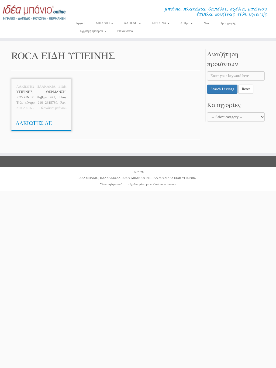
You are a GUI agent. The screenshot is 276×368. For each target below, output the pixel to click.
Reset (246, 89)
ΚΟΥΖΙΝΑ (159, 23)
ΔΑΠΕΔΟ (131, 23)
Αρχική (80, 23)
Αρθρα (185, 23)
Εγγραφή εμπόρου (92, 31)
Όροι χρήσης (228, 23)
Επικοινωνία (125, 31)
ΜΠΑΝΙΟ (103, 23)
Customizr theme (163, 184)
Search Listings (222, 89)
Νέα (206, 23)
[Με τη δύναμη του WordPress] (125, 183)
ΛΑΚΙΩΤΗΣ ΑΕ (34, 123)
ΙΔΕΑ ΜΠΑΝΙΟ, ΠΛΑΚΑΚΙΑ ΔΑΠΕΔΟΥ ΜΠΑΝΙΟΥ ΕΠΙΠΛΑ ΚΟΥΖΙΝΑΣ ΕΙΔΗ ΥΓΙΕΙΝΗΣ (137, 177)
